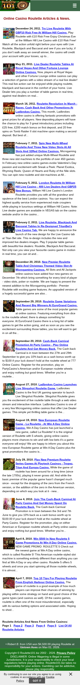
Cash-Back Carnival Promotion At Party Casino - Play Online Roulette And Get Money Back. (42, 344)
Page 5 (51, 625)
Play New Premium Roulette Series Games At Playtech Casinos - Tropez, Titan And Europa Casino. (44, 463)
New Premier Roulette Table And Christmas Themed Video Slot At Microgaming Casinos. (44, 265)
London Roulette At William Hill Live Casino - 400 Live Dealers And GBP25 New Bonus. (46, 186)
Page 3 (29, 625)
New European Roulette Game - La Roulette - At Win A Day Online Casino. (43, 424)
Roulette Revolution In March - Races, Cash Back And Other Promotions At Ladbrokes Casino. (46, 107)
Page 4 (40, 625)
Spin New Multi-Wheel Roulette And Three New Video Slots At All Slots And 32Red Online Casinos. (43, 147)
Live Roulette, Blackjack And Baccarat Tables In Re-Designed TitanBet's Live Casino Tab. (46, 226)
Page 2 (18, 625)
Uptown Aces (29, 646)
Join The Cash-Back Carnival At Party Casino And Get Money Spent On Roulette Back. (46, 503)
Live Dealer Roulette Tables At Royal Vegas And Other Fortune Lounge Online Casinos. (45, 68)
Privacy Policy (66, 652)
